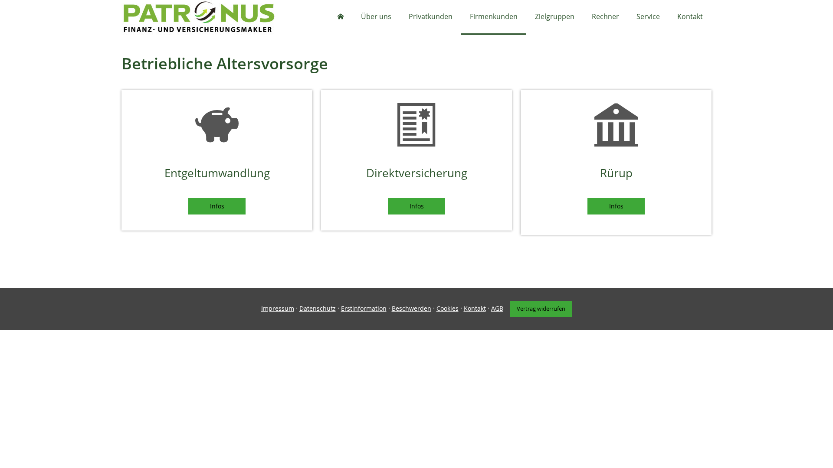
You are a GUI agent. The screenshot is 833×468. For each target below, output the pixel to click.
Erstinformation (364, 308)
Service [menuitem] (648, 16)
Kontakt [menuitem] (690, 16)
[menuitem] (340, 17)
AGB (497, 308)
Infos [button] (217, 206)
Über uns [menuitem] (376, 16)
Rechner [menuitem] (605, 16)
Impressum (277, 308)
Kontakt (475, 308)
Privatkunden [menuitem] (431, 16)
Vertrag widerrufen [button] (541, 308)
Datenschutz (317, 308)
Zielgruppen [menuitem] (554, 16)
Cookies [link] (447, 308)
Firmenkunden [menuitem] (494, 16)
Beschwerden (411, 308)
